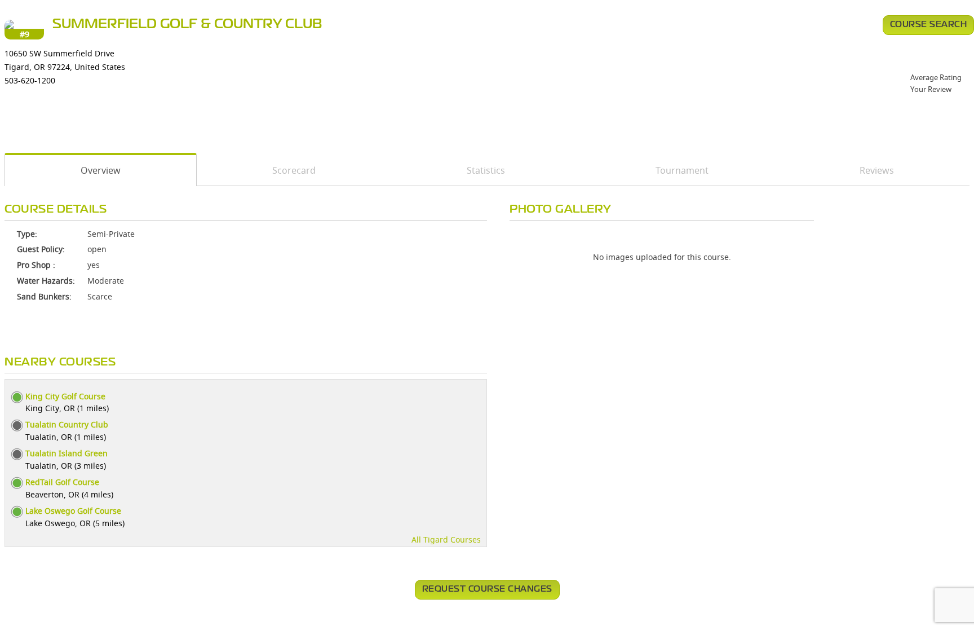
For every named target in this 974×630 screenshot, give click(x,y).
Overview (101, 170)
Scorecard (294, 170)
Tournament (682, 170)
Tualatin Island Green (66, 453)
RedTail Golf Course (62, 482)
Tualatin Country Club (66, 424)
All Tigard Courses (446, 539)
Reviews (877, 170)
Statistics (486, 170)
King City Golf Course (65, 396)
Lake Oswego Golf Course (73, 510)
